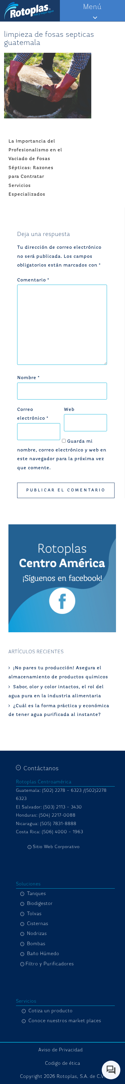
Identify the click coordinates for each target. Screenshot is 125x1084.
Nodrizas (37, 933)
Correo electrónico (32, 414)
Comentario (33, 280)
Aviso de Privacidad (60, 1050)
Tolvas (34, 914)
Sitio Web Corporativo (56, 847)
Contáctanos (41, 768)
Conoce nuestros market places (64, 1021)
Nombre (28, 378)
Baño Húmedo (43, 954)
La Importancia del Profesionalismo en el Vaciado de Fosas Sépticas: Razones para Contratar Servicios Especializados (35, 168)
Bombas (36, 944)
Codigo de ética (62, 1063)
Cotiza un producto (50, 1011)
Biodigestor (40, 903)
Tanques (36, 893)
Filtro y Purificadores (50, 964)
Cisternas (37, 924)
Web (69, 409)
